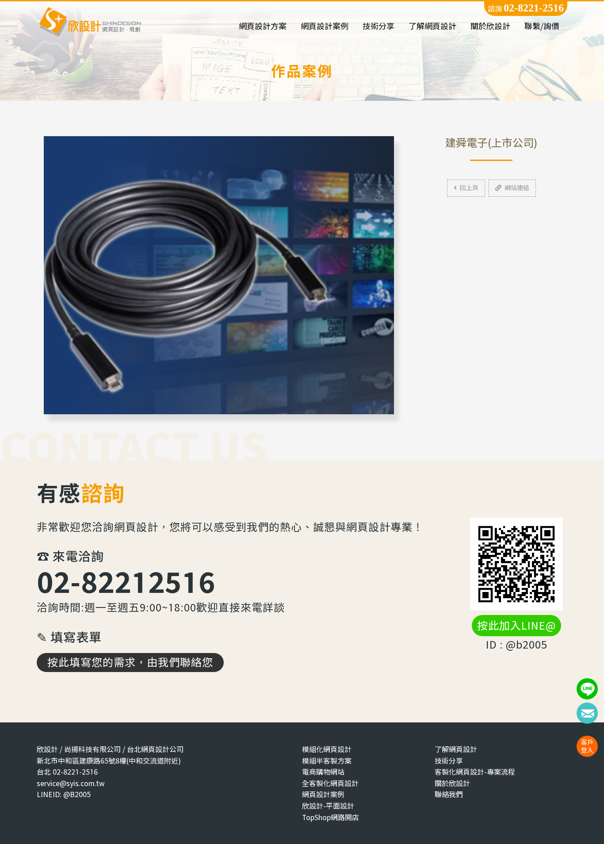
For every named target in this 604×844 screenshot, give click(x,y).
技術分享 (378, 26)
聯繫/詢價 (541, 26)
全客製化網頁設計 (330, 783)
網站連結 (517, 187)
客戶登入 (587, 746)
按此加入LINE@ (516, 625)
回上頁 (469, 187)
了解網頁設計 (432, 26)
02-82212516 (126, 581)
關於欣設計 (490, 26)
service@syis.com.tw (71, 783)
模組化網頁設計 (327, 749)
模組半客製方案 (327, 760)
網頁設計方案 (263, 26)
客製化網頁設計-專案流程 (475, 772)
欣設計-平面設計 (328, 806)
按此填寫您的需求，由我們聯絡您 (130, 662)
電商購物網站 (323, 772)
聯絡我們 (449, 794)
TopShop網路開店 (330, 817)
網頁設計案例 (324, 26)
